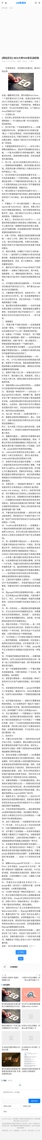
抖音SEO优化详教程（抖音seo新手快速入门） (31, 979)
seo (20, 959)
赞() (31, 61)
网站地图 (37, 1119)
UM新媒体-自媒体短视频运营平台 (22, 1119)
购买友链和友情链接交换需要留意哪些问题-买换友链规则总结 (11, 1071)
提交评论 (34, 1101)
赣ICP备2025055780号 (21, 1121)
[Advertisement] (21, 31)
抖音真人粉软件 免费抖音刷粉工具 (10, 979)
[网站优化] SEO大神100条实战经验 (20, 58)
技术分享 (4, 8)
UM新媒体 (21, 3)
